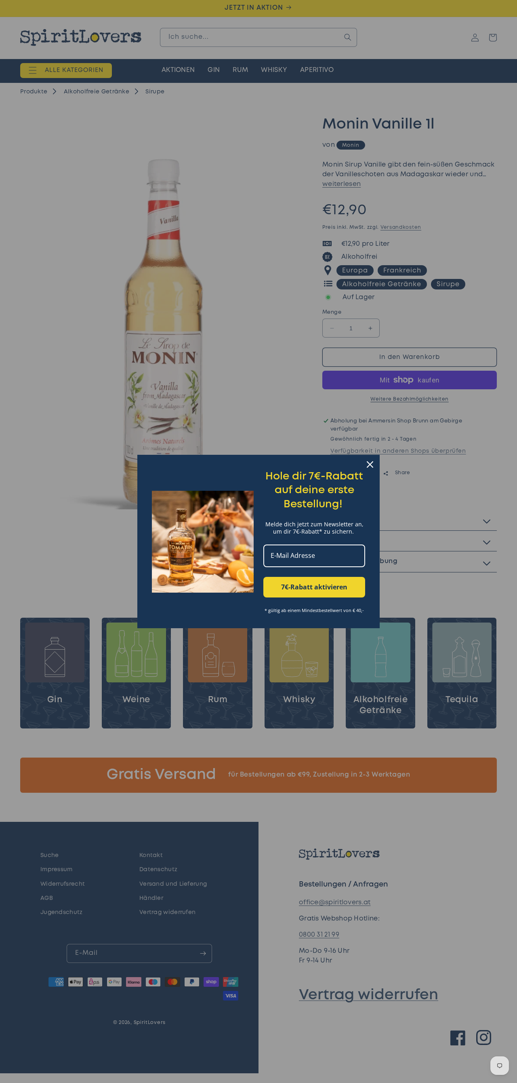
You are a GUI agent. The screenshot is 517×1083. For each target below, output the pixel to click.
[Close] (370, 464)
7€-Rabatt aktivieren (314, 587)
